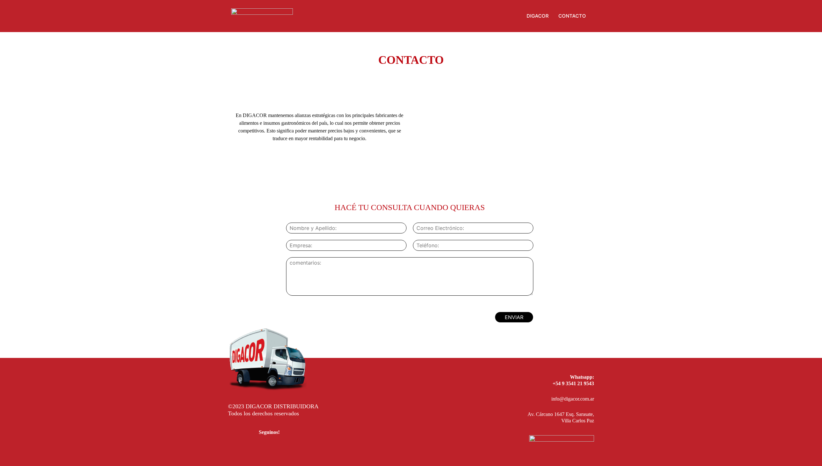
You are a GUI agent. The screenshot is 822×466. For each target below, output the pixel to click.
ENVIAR (514, 317)
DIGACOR (538, 16)
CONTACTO (572, 16)
